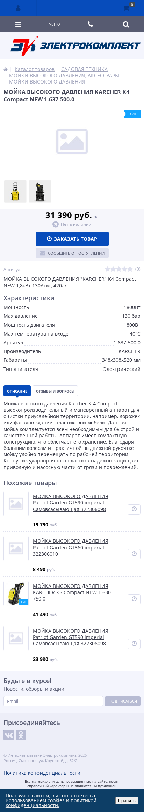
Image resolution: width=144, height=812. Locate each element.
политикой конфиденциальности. (51, 803)
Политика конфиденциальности (41, 772)
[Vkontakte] (8, 735)
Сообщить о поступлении (76, 253)
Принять (127, 800)
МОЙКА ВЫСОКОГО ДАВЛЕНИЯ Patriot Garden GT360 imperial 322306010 (70, 547)
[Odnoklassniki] (21, 735)
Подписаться (123, 701)
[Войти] (18, 8)
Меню (54, 24)
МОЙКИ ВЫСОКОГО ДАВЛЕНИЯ (47, 81)
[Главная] (5, 69)
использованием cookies (35, 800)
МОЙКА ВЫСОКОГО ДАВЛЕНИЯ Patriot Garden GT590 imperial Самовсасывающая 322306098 (70, 502)
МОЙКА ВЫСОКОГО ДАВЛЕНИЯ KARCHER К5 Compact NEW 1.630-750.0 (73, 592)
